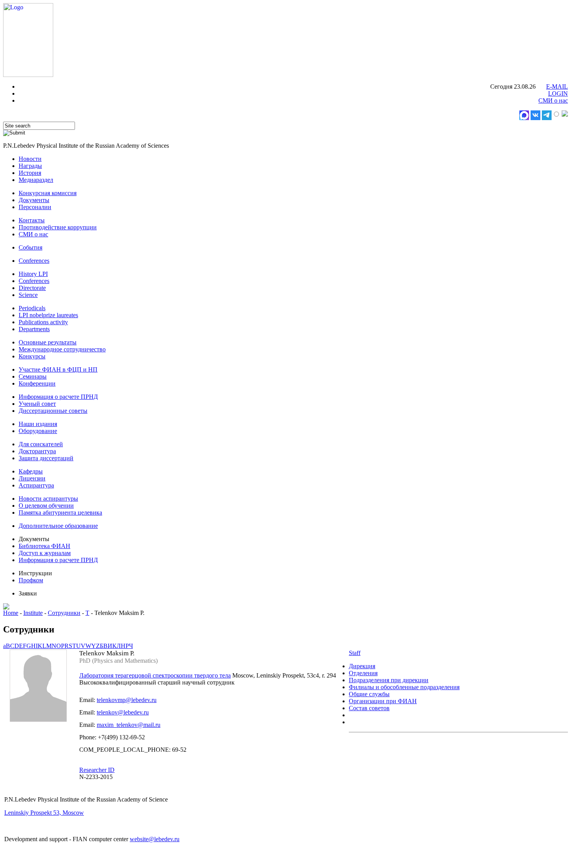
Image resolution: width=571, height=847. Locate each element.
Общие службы (369, 694)
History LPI (33, 274)
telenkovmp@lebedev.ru (127, 700)
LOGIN (558, 93)
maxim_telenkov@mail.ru (128, 724)
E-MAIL (557, 86)
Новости (30, 158)
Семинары (33, 376)
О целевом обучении (46, 505)
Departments (34, 329)
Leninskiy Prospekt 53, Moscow (44, 812)
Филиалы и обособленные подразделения (404, 687)
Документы (34, 200)
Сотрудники (64, 612)
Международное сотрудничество (62, 349)
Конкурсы (32, 356)
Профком (31, 580)
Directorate (32, 288)
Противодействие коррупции (58, 227)
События (30, 247)
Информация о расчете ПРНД (58, 396)
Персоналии (35, 207)
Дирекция (362, 666)
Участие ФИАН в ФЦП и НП (58, 369)
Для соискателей (41, 444)
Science (28, 295)
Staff (354, 653)
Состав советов (369, 708)
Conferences (34, 260)
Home (10, 612)
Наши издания (38, 424)
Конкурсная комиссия (48, 193)
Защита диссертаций (46, 458)
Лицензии (32, 478)
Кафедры (31, 471)
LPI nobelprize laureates (48, 315)
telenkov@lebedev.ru (123, 712)
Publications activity (43, 322)
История (30, 172)
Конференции (37, 383)
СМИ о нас (553, 100)
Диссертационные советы (53, 410)
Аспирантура (36, 485)
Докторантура (37, 451)
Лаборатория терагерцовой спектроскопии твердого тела (155, 675)
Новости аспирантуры (48, 498)
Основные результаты (48, 342)
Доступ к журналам (45, 553)
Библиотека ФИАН (44, 546)
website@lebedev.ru (154, 839)
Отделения (363, 673)
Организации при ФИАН (383, 701)
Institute (33, 612)
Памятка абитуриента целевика (60, 512)
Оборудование (38, 431)
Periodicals (32, 308)
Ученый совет (37, 403)
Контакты (32, 220)
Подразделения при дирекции (388, 680)
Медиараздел (36, 179)
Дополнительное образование (58, 525)
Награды (30, 165)
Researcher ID (97, 770)
